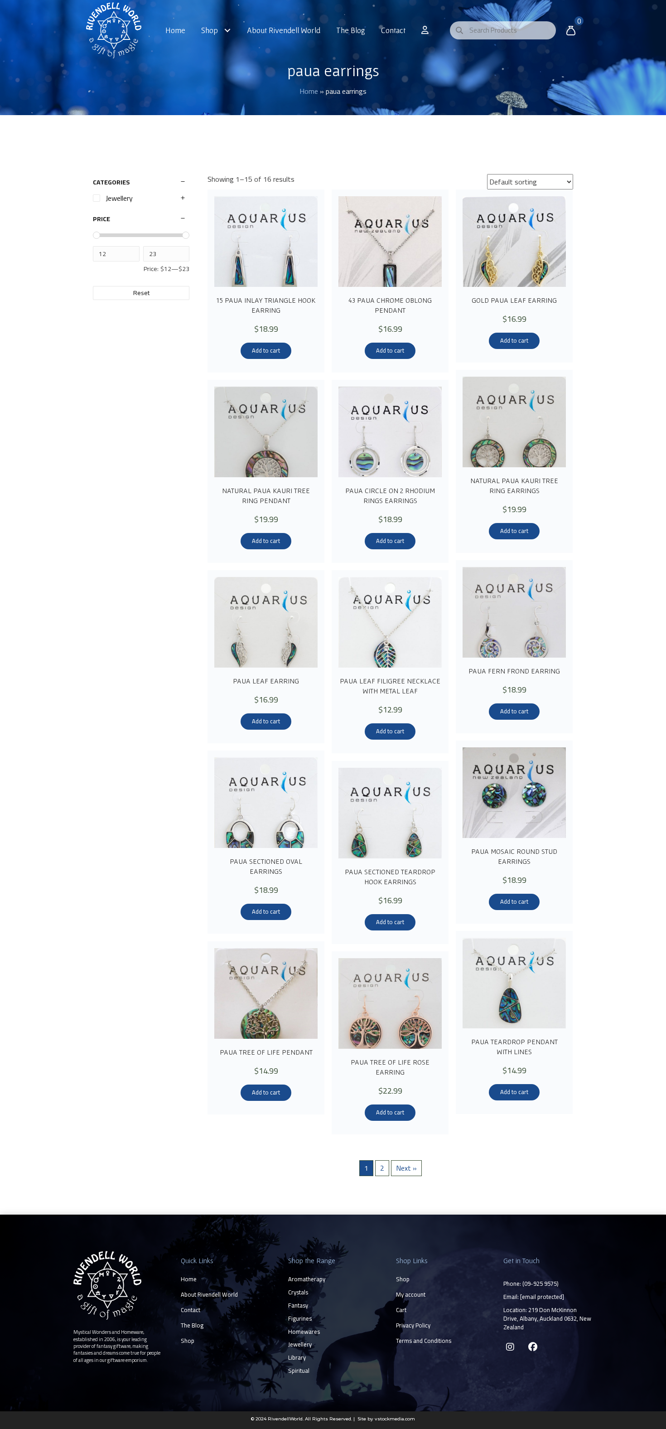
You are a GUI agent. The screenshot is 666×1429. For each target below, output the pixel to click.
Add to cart (266, 350)
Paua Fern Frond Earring (514, 671)
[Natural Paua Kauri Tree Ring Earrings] (514, 422)
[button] (510, 1347)
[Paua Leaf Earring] (266, 622)
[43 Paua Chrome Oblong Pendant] (390, 241)
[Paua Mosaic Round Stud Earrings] (514, 792)
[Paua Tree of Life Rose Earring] (390, 1003)
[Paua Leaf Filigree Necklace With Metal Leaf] (390, 622)
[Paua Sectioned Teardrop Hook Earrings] (390, 813)
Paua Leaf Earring (266, 681)
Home (308, 91)
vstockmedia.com (395, 1419)
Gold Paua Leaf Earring (514, 300)
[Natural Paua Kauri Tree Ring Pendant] (266, 432)
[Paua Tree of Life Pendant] (266, 993)
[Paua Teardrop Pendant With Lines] (514, 983)
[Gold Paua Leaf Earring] (514, 241)
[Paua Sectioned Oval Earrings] (266, 802)
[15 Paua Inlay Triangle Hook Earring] (266, 241)
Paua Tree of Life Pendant (266, 1052)
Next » (406, 1168)
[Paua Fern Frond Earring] (514, 612)
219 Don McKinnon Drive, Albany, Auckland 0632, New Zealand (547, 1318)
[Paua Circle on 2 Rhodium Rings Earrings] (390, 432)
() (540, 1283)
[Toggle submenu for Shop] (227, 30)
